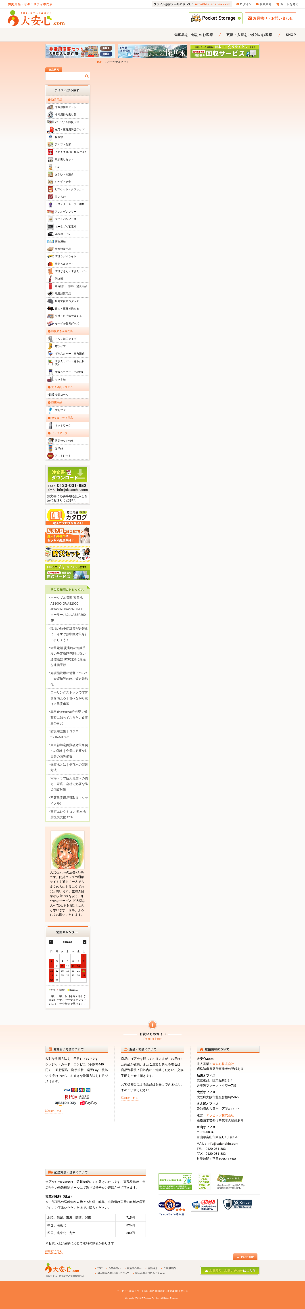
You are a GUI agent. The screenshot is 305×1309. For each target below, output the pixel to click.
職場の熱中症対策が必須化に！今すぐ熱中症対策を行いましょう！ (69, 634)
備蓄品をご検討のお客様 (193, 35)
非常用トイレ (63, 234)
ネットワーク (63, 425)
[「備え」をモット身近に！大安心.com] (36, 18)
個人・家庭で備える (67, 308)
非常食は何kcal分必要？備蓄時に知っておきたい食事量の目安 (69, 717)
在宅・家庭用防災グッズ (69, 129)
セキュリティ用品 (62, 417)
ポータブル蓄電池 (65, 226)
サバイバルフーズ (65, 219)
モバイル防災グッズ (67, 323)
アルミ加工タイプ (65, 338)
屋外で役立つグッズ (67, 301)
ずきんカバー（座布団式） (71, 353)
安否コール (61, 394)
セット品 (60, 379)
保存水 (59, 137)
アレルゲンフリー (65, 211)
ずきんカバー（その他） (69, 372)
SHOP (291, 35)
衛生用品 (60, 241)
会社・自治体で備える (68, 315)
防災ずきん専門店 (62, 331)
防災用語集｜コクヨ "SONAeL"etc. (64, 734)
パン (57, 166)
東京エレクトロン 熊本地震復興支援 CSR (68, 814)
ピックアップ (59, 433)
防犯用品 (56, 402)
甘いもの (60, 196)
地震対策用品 (63, 293)
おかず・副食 (63, 181)
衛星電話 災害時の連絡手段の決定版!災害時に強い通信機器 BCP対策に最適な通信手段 (68, 656)
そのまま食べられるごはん (71, 152)
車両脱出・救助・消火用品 (71, 286)
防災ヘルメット (64, 263)
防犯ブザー (61, 410)
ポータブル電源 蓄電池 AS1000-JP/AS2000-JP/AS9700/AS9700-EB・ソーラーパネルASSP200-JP (68, 609)
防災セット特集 (64, 440)
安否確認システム (62, 387)
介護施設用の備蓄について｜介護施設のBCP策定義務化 (69, 678)
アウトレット (63, 455)
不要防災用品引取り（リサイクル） (69, 800)
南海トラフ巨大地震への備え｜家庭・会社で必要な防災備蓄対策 (69, 784)
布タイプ (60, 346)
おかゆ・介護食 (64, 174)
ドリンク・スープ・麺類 (69, 204)
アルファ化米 (63, 144)
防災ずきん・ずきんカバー (71, 271)
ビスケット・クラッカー (69, 189)
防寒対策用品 (63, 249)
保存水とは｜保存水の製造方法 (69, 767)
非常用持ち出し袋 (65, 114)
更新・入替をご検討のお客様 (249, 35)
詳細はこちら (54, 1111)
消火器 (59, 278)
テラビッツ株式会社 (220, 1115)
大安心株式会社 (223, 1064)
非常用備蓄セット (65, 107)
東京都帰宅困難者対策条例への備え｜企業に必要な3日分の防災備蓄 (69, 750)
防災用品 (56, 99)
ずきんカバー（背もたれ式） (69, 363)
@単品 (59, 448)
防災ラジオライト (65, 256)
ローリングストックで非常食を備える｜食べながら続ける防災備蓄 (69, 698)
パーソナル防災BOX (67, 122)
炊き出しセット (64, 159)
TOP (99, 61)
